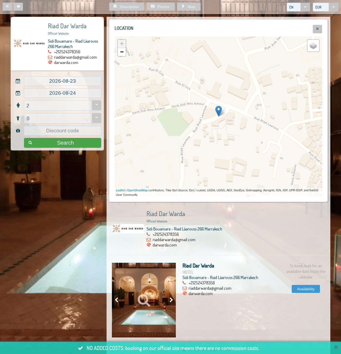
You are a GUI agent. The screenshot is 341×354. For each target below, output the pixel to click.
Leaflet (120, 190)
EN (291, 7)
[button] (7, 7)
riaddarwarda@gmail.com (75, 57)
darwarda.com (66, 62)
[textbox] (62, 81)
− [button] (122, 52)
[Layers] (313, 45)
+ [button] (122, 43)
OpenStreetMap (137, 190)
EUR (318, 7)
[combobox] (298, 7)
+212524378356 (67, 51)
